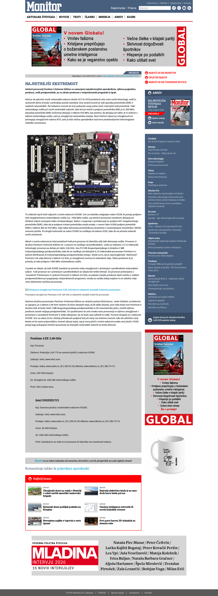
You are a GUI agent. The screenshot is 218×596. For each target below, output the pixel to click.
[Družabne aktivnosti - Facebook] (173, 8)
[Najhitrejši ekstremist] (73, 169)
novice (46, 487)
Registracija (118, 8)
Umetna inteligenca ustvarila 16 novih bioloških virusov (116, 508)
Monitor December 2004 (128, 76)
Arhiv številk (158, 122)
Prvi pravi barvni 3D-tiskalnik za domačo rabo (117, 522)
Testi (77, 17)
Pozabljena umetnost (157, 185)
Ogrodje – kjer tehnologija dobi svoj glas (166, 218)
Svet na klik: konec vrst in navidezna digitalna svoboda (164, 204)
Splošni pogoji (117, 592)
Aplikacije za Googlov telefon (161, 297)
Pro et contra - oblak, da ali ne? (162, 153)
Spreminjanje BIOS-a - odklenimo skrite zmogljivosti (166, 280)
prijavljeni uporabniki (73, 468)
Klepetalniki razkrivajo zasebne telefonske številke (167, 242)
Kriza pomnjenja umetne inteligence (164, 247)
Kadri (131, 17)
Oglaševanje (175, 3)
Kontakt (187, 3)
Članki (90, 17)
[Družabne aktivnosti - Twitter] (178, 8)
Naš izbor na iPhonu (157, 307)
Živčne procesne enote (158, 165)
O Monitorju (152, 3)
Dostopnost (134, 592)
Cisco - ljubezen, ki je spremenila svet (165, 226)
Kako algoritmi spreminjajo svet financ (166, 193)
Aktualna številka (41, 17)
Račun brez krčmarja (157, 177)
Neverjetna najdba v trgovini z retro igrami (62, 522)
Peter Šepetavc (109, 76)
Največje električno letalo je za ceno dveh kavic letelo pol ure (118, 492)
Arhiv (118, 17)
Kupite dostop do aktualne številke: (169, 317)
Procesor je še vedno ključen (160, 255)
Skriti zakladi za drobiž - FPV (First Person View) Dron (167, 269)
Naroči (38, 460)
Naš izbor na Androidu (158, 304)
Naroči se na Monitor (162, 72)
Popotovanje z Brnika (157, 149)
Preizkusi (134, 72)
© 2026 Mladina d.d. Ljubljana (79, 592)
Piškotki (163, 3)
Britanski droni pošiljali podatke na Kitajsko (62, 508)
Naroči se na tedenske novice (168, 82)
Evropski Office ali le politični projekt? (165, 264)
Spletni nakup (158, 77)
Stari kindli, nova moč (158, 285)
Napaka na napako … (157, 173)
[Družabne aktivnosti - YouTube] (183, 8)
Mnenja (104, 17)
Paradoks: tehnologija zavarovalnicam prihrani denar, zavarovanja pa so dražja (166, 198)
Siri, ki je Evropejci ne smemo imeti (164, 141)
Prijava (132, 8)
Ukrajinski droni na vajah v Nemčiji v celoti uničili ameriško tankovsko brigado (62, 493)
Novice (64, 17)
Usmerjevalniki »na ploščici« (161, 288)
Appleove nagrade (156, 300)
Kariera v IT (153, 214)
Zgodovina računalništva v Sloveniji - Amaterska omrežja (165, 231)
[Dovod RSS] (188, 8)
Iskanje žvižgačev (156, 161)
